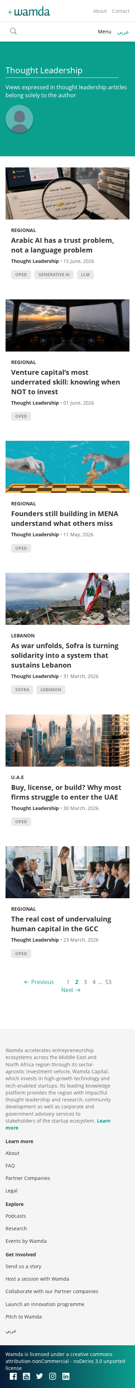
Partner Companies (28, 1178)
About (100, 11)
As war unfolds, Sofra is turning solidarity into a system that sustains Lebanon (64, 655)
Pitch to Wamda (24, 1316)
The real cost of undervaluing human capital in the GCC (61, 923)
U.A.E (17, 777)
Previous (42, 982)
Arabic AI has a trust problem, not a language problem (62, 245)
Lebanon (23, 635)
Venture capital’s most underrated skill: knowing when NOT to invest (65, 381)
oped (21, 275)
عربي (123, 31)
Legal (12, 1190)
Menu (104, 31)
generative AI (54, 275)
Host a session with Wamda (37, 1278)
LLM (85, 275)
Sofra (22, 690)
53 (108, 982)
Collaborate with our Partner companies (52, 1291)
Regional (23, 230)
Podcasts (16, 1216)
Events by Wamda (26, 1241)
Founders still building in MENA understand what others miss (64, 518)
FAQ (10, 1165)
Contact (120, 11)
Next (67, 990)
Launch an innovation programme (45, 1304)
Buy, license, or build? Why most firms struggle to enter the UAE (66, 792)
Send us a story (23, 1266)
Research (16, 1228)
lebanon (50, 690)
